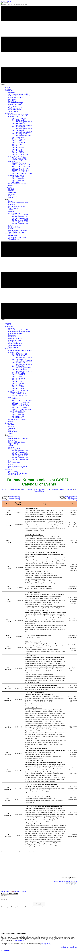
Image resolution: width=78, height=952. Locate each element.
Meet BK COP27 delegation (11, 489)
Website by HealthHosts (69, 947)
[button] (39, 904)
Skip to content (6, 1)
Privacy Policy (46, 944)
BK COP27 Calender (66, 489)
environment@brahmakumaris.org (65, 881)
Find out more (19, 940)
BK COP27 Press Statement (48, 489)
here (39, 852)
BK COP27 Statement (29, 489)
